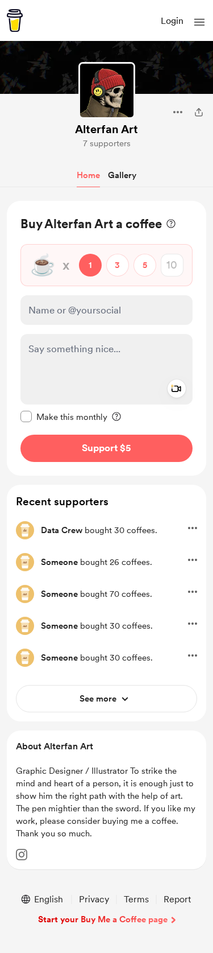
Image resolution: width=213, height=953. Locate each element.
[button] (199, 22)
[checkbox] (63, 416)
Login (172, 20)
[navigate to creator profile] (106, 90)
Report (177, 899)
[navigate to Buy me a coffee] (15, 20)
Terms (136, 899)
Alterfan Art (106, 129)
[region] (106, 338)
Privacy (94, 899)
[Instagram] (21, 854)
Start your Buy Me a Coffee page (103, 919)
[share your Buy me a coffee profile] (199, 112)
